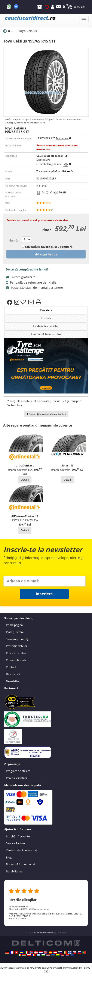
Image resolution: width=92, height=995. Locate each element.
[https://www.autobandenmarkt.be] (65, 952)
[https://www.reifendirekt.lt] (57, 955)
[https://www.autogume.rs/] (67, 955)
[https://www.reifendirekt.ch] (16, 952)
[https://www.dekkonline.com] (31, 952)
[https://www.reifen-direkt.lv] (62, 955)
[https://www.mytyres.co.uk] (45, 952)
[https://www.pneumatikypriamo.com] (79, 952)
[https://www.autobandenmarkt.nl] (41, 952)
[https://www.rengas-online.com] (69, 952)
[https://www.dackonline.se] (21, 952)
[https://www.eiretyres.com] (19, 955)
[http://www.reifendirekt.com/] (72, 955)
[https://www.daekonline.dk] (36, 952)
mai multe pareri (17, 918)
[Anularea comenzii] (47, 6)
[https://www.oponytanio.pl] (29, 955)
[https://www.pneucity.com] (84, 952)
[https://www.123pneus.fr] (12, 952)
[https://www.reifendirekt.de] (7, 952)
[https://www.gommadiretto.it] (26, 952)
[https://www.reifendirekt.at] (55, 952)
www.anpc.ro (74, 967)
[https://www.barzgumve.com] (43, 955)
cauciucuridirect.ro (43, 932)
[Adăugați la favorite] (24, 302)
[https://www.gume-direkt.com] (60, 952)
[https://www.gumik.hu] (24, 955)
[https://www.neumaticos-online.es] (50, 952)
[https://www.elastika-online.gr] (38, 955)
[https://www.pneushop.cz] (74, 952)
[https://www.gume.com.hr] (48, 955)
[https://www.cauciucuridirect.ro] (33, 955)
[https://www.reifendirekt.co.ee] (53, 955)
